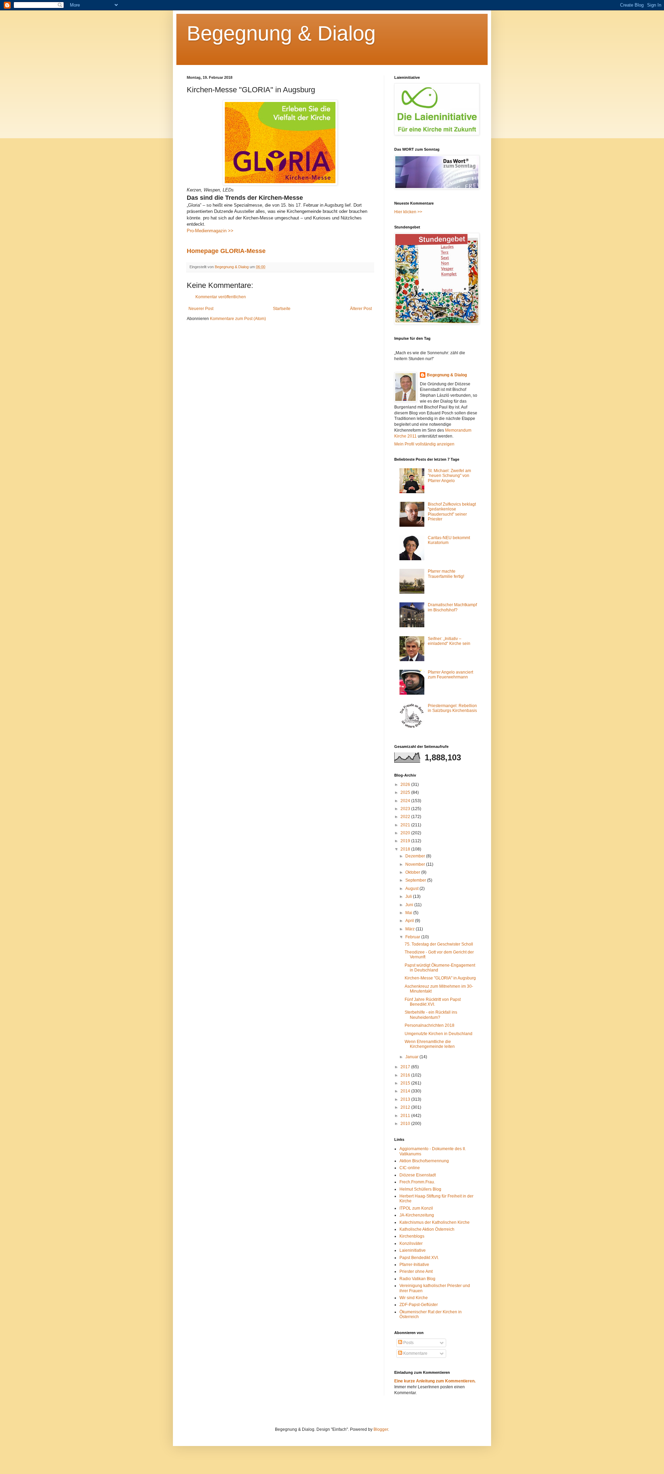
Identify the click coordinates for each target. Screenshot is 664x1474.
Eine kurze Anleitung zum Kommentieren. (435, 1381)
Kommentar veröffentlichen (220, 296)
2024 (405, 800)
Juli (409, 896)
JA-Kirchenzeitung (416, 1215)
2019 (405, 840)
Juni (409, 904)
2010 (405, 1123)
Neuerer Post (200, 308)
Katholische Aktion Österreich (426, 1229)
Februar (413, 937)
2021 (405, 825)
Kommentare (414, 1353)
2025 (405, 792)
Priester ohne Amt (416, 1271)
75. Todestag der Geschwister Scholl (439, 944)
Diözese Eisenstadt (417, 1175)
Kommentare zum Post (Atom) (238, 318)
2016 (405, 1075)
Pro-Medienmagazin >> (210, 230)
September (416, 880)
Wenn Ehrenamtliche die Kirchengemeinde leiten (430, 1044)
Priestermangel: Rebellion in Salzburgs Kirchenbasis (452, 708)
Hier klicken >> (408, 211)
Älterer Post (361, 308)
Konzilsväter (411, 1243)
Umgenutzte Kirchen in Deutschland (438, 1033)
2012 (405, 1107)
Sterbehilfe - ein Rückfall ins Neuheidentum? (431, 1015)
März (410, 929)
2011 (405, 1115)
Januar (412, 1056)
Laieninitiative (412, 1250)
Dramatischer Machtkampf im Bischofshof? (452, 607)
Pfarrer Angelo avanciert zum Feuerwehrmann (450, 674)
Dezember (415, 856)
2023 (405, 808)
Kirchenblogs (411, 1236)
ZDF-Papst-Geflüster (418, 1304)
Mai (409, 912)
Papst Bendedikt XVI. (419, 1257)
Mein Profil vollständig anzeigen (424, 444)
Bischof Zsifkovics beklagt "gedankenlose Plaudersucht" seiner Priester (452, 512)
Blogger (381, 1429)
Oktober (413, 872)
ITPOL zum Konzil (416, 1208)
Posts (408, 1342)
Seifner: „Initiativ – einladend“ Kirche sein (449, 641)
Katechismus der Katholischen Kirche (434, 1222)
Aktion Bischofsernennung (424, 1160)
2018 (405, 849)
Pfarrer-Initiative (414, 1264)
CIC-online (409, 1167)
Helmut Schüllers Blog (420, 1189)
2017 (405, 1066)
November (415, 864)
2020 (405, 832)
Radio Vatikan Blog (417, 1278)
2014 (405, 1091)
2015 (405, 1083)
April (410, 920)
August (412, 888)
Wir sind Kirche (413, 1297)
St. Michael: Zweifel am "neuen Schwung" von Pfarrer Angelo (449, 475)
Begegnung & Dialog (281, 33)
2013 (405, 1099)
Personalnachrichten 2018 (429, 1025)
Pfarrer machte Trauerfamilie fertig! (446, 574)
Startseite (281, 308)
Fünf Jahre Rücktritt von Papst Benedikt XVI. (433, 1002)
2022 (405, 816)
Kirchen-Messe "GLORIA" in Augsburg (440, 978)
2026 (405, 784)
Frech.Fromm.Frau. (417, 1182)
